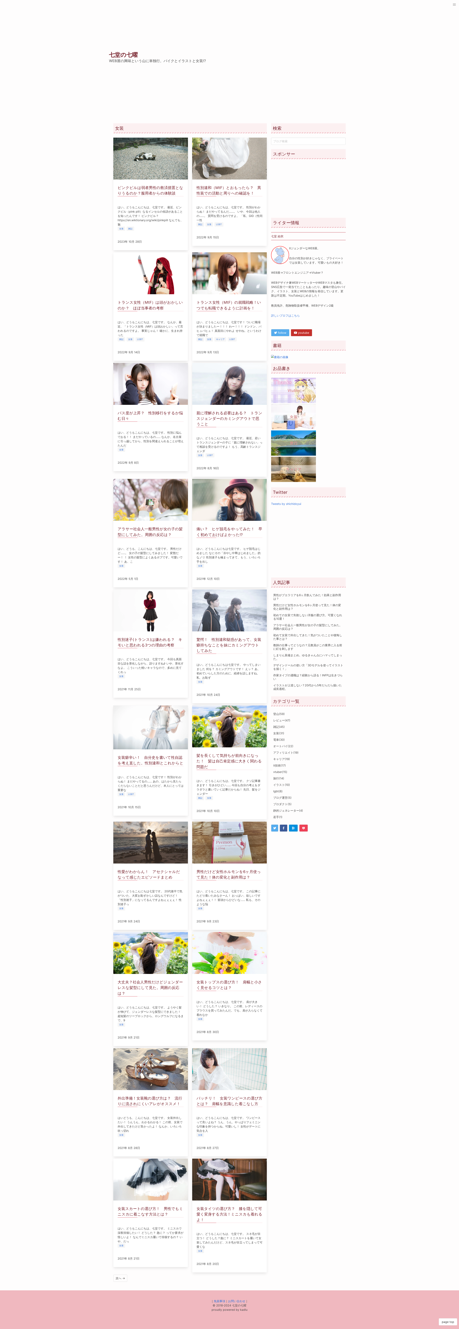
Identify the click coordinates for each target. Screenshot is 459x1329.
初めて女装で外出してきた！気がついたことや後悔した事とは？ (307, 637)
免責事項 (219, 1301)
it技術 (279, 765)
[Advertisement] (308, 188)
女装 (278, 733)
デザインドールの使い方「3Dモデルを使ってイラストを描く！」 (308, 667)
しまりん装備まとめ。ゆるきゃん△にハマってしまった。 (307, 657)
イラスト (281, 785)
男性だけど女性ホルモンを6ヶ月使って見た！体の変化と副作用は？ (307, 606)
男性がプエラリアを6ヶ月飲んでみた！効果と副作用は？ (307, 596)
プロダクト (282, 804)
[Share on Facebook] (283, 828)
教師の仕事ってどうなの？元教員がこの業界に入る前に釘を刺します (307, 647)
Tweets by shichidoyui (286, 504)
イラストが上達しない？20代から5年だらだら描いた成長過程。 (307, 687)
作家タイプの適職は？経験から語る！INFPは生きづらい (308, 677)
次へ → (120, 1278)
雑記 (279, 727)
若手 (277, 817)
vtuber (280, 772)
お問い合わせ (236, 1301)
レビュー (281, 720)
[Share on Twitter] (274, 828)
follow (281, 332)
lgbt (278, 791)
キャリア (281, 759)
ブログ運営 (282, 797)
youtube (303, 332)
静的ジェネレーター (288, 810)
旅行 (278, 778)
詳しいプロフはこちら (285, 315)
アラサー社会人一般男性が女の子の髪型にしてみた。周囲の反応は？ (307, 626)
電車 (279, 739)
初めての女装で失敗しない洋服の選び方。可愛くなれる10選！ (307, 616)
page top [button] (448, 1322)
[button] (454, 4)
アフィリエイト (286, 752)
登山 (279, 714)
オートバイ (283, 746)
